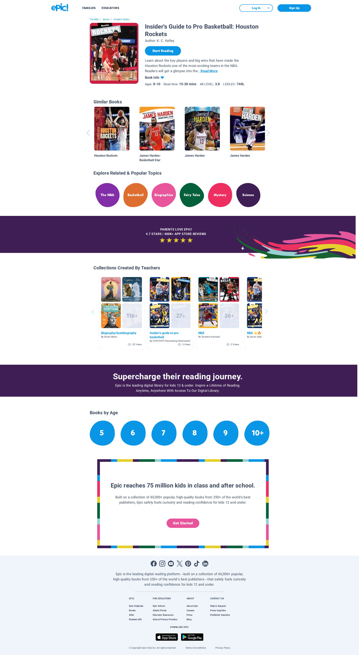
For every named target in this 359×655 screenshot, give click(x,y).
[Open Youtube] (171, 564)
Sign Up (294, 8)
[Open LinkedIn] (205, 564)
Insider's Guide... (122, 19)
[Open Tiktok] (197, 564)
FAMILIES (89, 8)
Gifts (131, 615)
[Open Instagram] (162, 564)
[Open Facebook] (154, 564)
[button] (121, 312)
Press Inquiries (218, 610)
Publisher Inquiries (220, 615)
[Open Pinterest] (188, 564)
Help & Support (218, 606)
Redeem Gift (135, 619)
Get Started (183, 523)
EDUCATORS (110, 8)
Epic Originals (136, 606)
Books (106, 19)
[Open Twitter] (179, 564)
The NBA (94, 19)
